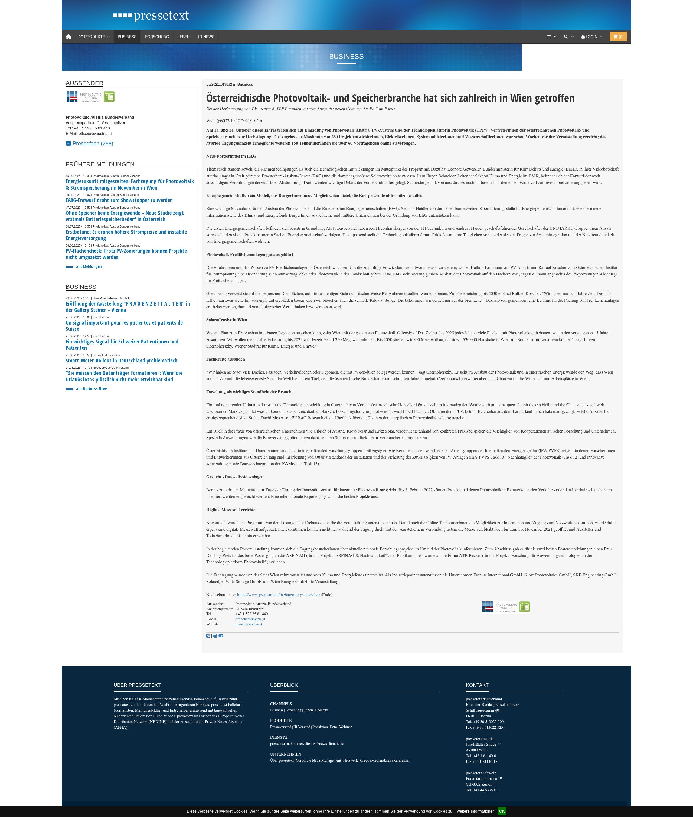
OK (502, 811)
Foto (333, 726)
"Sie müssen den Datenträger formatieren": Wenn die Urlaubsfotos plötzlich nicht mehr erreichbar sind (124, 376)
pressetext (277, 743)
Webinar (345, 726)
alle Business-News (91, 388)
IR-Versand (301, 726)
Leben (184, 36)
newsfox (304, 743)
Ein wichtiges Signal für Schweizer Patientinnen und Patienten (122, 345)
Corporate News (308, 760)
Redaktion (320, 726)
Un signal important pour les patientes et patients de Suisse (124, 326)
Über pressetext (282, 760)
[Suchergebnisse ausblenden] (220, 636)
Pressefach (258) (92, 143)
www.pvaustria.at (249, 624)
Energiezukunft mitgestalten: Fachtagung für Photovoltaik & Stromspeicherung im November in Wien (130, 184)
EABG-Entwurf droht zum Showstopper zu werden (119, 200)
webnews (320, 743)
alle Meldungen (89, 266)
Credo (364, 760)
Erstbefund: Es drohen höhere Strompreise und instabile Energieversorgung (126, 235)
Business (127, 36)
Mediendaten (381, 760)
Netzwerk (350, 760)
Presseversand (280, 726)
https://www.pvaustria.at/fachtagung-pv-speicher (278, 595)
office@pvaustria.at (250, 618)
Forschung (157, 36)
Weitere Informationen (475, 811)
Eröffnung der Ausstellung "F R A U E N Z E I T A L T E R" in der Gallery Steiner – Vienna (128, 307)
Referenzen (401, 760)
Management (331, 760)
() (621, 36)
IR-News (206, 36)
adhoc (291, 743)
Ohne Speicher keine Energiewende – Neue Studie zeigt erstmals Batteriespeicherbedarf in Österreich (125, 216)
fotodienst (336, 743)
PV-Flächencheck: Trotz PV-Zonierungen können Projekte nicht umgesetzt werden (126, 254)
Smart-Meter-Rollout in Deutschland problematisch (122, 360)
